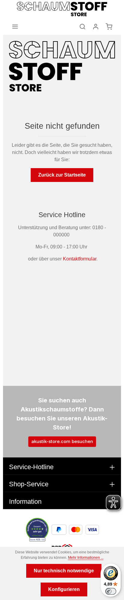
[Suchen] (82, 26)
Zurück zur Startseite (62, 174)
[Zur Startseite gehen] (62, 9)
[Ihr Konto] (96, 26)
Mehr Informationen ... (86, 557)
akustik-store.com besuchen (62, 441)
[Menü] (15, 26)
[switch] (110, 591)
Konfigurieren (64, 589)
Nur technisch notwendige (64, 570)
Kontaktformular (79, 258)
